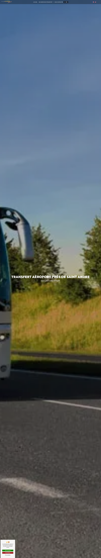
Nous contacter (59, 2)
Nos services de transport (45, 2)
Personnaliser (8, 555)
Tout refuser (7, 552)
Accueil (35, 2)
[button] (93, 2)
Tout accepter (8, 550)
